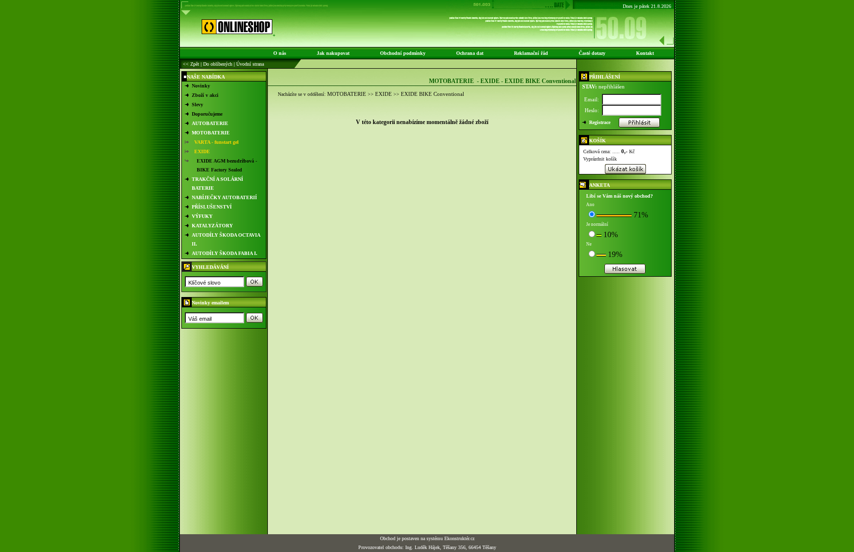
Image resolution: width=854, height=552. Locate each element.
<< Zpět (191, 64)
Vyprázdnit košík (600, 159)
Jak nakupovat (333, 53)
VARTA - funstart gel (216, 142)
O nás (279, 53)
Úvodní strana (250, 64)
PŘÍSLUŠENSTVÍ (212, 207)
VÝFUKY (202, 216)
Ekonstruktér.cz (459, 538)
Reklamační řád (531, 53)
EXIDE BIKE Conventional (432, 94)
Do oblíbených (217, 64)
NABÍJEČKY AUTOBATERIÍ (224, 197)
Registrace (599, 122)
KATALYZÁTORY (212, 225)
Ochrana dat (469, 53)
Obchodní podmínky (403, 53)
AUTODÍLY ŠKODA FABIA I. (224, 253)
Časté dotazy (592, 53)
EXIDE (202, 151)
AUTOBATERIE (210, 123)
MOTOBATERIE (211, 132)
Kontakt (645, 53)
